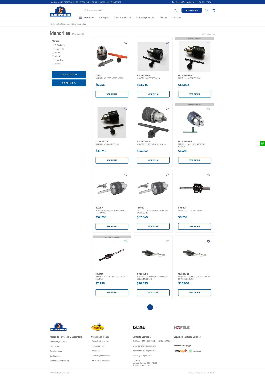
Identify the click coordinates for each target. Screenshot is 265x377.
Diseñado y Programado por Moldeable (202, 373)
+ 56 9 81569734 (98, 2)
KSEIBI (57, 63)
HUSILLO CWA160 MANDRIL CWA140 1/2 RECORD (111, 211)
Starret (57, 56)
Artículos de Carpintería (66, 23)
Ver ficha (112, 94)
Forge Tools (59, 48)
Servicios (176, 17)
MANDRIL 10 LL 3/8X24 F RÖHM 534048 (191, 145)
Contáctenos (55, 356)
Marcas (163, 17)
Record (57, 52)
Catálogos (103, 17)
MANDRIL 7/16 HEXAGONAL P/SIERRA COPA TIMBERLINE (194, 277)
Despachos (96, 350)
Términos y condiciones (101, 360)
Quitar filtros (69, 82)
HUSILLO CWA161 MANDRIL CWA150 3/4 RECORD (152, 211)
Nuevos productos (122, 17)
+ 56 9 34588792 (114, 2)
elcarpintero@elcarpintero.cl (144, 350)
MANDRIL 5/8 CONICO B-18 (189, 78)
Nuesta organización (58, 341)
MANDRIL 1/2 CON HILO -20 (107, 144)
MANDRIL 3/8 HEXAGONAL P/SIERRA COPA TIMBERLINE (152, 277)
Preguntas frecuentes (100, 341)
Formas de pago (98, 345)
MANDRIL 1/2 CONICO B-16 (148, 78)
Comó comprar (56, 351)
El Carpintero (60, 11)
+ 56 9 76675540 (65, 2)
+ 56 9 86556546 (81, 2)
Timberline (59, 60)
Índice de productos (145, 17)
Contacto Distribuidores (59, 360)
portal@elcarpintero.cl (187, 2)
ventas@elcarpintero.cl (142, 355)
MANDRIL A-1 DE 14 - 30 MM (190, 210)
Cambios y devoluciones (101, 355)
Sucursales (54, 346)
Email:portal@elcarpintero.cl (144, 345)
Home (52, 23)
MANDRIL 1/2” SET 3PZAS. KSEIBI (109, 78)
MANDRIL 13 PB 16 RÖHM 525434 (151, 144)
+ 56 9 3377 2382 (205, 2)
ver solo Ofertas (69, 74)
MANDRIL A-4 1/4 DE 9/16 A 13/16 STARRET (110, 277)
